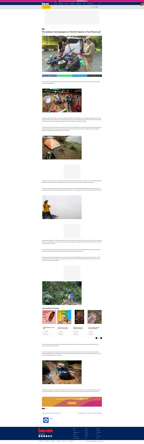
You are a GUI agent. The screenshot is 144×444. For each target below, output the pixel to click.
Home (43, 27)
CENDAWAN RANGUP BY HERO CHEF (48, 328)
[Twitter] (93, 7)
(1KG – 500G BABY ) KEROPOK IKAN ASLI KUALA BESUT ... (94, 328)
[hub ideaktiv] (102, 3)
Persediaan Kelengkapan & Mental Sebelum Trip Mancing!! (71, 31)
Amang (51, 418)
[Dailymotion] (97, 7)
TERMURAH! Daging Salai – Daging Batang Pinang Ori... (78, 328)
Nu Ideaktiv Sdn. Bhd (93, 441)
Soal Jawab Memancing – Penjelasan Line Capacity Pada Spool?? (90, 413)
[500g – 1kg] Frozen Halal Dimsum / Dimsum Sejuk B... (63, 328)
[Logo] (45, 4)
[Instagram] (92, 7)
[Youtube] (95, 7)
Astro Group (101, 441)
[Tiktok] (94, 7)
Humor (46, 27)
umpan (46, 408)
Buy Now (45, 333)
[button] (99, 3)
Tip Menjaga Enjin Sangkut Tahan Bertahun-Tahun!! (51, 413)
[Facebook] (90, 7)
